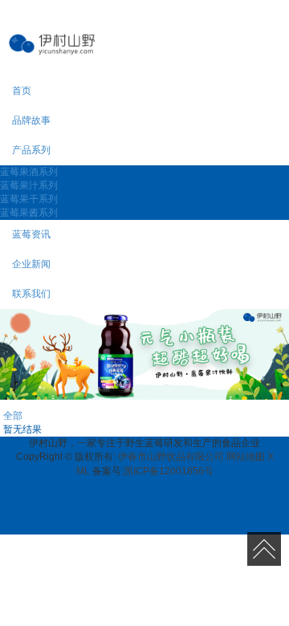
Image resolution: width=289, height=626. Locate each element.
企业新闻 (31, 264)
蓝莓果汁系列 (29, 185)
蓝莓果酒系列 (29, 171)
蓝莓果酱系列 (29, 212)
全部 (12, 415)
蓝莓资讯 (31, 234)
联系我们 (31, 293)
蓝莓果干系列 (29, 199)
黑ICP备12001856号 (169, 471)
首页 (21, 90)
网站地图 (245, 456)
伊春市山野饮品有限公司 (171, 456)
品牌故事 (31, 120)
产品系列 (31, 150)
